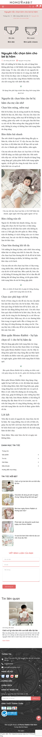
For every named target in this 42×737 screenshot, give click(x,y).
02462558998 (8, 664)
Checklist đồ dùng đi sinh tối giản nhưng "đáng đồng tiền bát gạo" (26, 496)
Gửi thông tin (9, 587)
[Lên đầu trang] (38, 725)
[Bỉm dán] (11, 33)
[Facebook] (7, 676)
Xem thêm (6, 641)
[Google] (16, 676)
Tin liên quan (10, 598)
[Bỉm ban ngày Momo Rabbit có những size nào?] (8, 513)
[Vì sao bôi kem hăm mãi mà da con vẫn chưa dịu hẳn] (8, 540)
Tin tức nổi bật (9, 476)
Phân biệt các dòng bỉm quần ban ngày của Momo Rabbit (27, 523)
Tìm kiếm (21, 731)
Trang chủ (5, 451)
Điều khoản (6, 466)
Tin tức (4, 458)
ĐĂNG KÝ (36, 698)
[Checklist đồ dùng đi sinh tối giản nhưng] (8, 499)
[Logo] (21, 2)
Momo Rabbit (27, 79)
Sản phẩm (5, 455)
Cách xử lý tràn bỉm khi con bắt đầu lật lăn (27, 482)
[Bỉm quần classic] (30, 33)
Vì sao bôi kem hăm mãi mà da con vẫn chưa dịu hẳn (27, 537)
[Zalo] (3, 676)
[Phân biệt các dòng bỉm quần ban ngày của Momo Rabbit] (8, 527)
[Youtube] (12, 676)
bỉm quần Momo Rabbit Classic (14, 350)
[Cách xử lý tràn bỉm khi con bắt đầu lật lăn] (8, 486)
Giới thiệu (5, 462)
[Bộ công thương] (21, 714)
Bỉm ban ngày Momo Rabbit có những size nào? (26, 510)
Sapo (26, 727)
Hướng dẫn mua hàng (9, 470)
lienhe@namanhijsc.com (12, 667)
